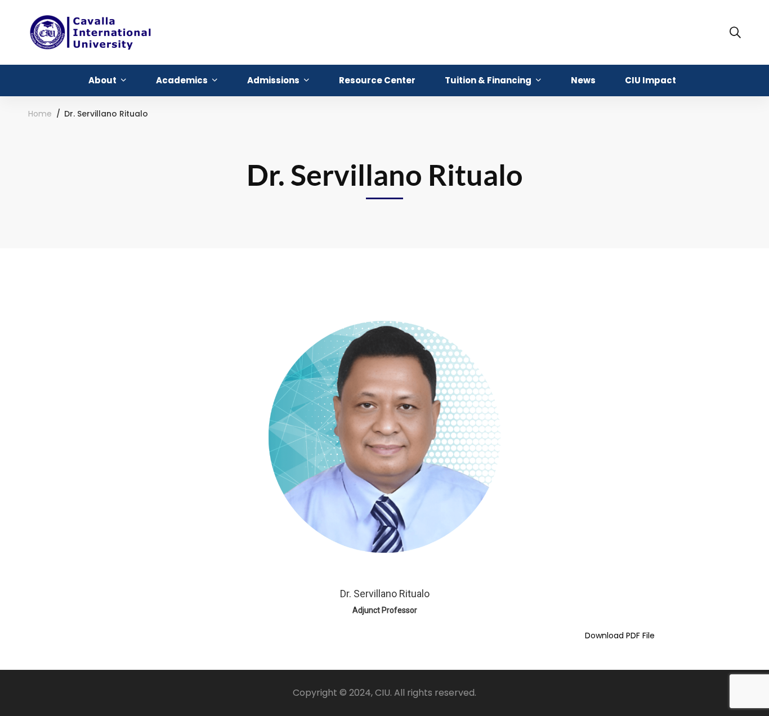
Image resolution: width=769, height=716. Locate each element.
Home (40, 113)
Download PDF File (620, 635)
